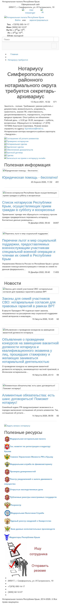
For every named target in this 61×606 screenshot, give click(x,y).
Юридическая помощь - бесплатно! (30, 177)
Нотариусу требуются (18, 59)
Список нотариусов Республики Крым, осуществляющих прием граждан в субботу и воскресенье (28, 206)
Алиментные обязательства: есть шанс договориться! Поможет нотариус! (28, 398)
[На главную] (24, 16)
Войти (18, 20)
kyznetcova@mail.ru (34, 128)
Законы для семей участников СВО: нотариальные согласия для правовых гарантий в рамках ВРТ (28, 302)
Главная (14, 54)
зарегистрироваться (39, 20)
